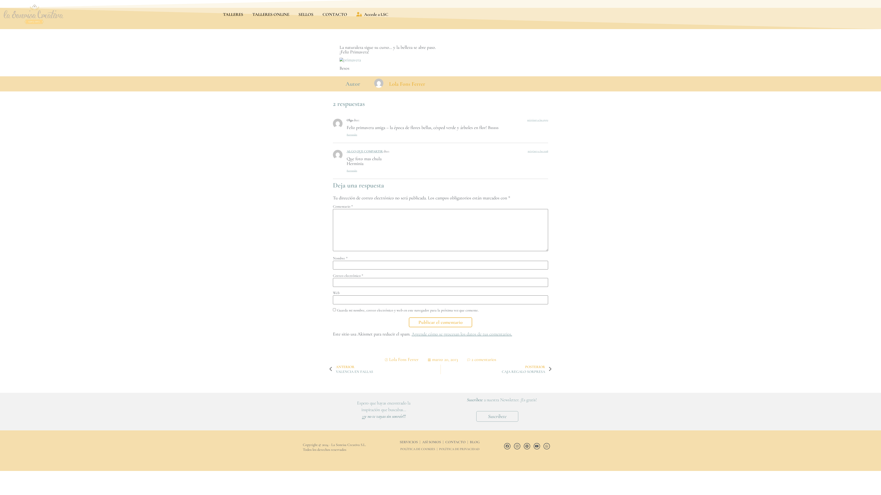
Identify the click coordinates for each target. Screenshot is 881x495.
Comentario (343, 206)
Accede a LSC (376, 14)
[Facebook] (507, 446)
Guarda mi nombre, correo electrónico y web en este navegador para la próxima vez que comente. (408, 310)
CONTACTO (335, 14)
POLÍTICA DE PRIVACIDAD (459, 449)
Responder (352, 134)
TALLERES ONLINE (270, 14)
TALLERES (233, 14)
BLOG (475, 442)
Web (336, 293)
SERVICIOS (409, 442)
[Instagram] (517, 446)
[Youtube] (537, 446)
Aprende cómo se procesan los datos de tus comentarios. (462, 334)
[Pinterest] (527, 446)
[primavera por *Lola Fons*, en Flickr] (351, 60)
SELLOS (305, 14)
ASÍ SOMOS (431, 442)
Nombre (340, 258)
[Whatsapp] (547, 446)
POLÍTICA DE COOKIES (417, 449)
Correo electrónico (348, 275)
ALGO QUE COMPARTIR (365, 151)
